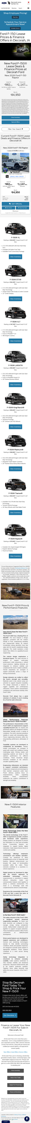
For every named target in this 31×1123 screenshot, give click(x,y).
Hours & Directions (15, 1092)
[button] (5, 8)
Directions (14, 8)
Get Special (16, 204)
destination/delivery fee (21, 568)
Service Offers (23, 1052)
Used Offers (14, 1052)
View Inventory (15, 117)
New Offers (7, 1052)
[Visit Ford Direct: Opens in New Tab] (15, 1119)
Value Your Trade (23, 207)
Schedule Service (15, 28)
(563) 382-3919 (17, 176)
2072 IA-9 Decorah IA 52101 (10, 1006)
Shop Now (15, 17)
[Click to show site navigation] (28, 8)
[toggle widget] (26, 1118)
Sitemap (16, 1114)
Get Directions (9, 1015)
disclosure (15, 211)
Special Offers (15, 122)
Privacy (19, 1114)
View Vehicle (9, 207)
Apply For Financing (15, 1084)
